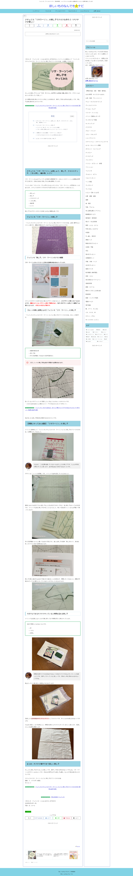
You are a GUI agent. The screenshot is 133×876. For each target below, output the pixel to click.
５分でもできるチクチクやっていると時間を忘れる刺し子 (49, 135)
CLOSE (72, 116)
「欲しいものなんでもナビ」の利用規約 (66, 871)
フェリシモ (29, 811)
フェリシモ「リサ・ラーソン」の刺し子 (45, 125)
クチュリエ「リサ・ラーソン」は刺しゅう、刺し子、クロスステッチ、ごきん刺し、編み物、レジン (54, 121)
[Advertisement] (52, 47)
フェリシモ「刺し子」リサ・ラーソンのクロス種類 (48, 127)
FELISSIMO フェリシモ (57, 797)
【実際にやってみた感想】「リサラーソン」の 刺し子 (48, 132)
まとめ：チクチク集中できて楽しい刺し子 (46, 138)
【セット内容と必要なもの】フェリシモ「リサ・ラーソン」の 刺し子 (52, 129)
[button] (76, 25)
